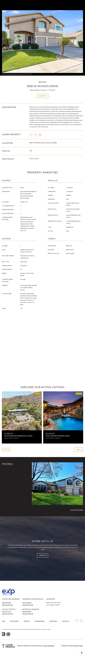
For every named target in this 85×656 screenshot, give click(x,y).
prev (8, 69)
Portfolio (27, 621)
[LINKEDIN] (77, 620)
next (12, 69)
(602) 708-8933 (26, 602)
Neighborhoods (39, 621)
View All (78, 449)
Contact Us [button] (42, 555)
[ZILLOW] (81, 620)
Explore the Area (77, 510)
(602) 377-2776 (6, 611)
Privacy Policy (78, 646)
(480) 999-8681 (26, 611)
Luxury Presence (48, 646)
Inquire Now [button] (42, 96)
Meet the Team (14, 621)
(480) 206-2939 (6, 602)
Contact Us (65, 621)
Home (3, 621)
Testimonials (53, 621)
